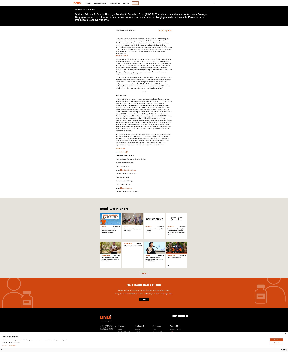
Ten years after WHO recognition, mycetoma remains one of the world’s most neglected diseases (176, 230)
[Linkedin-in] (173, 316)
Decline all (276, 342)
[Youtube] (179, 316)
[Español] (125, 55)
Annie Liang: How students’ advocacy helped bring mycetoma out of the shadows (154, 259)
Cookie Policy (12, 345)
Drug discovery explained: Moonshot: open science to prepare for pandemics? (109, 230)
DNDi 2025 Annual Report (174, 257)
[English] (119, 55)
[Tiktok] (184, 316)
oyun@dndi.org (127, 188)
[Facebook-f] (187, 316)
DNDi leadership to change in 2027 (133, 245)
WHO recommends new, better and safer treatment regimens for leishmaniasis (110, 259)
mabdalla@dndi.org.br (129, 170)
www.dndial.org (121, 152)
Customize (4, 345)
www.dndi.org (120, 148)
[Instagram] (176, 316)
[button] (160, 31)
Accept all (276, 339)
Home (76, 9)
